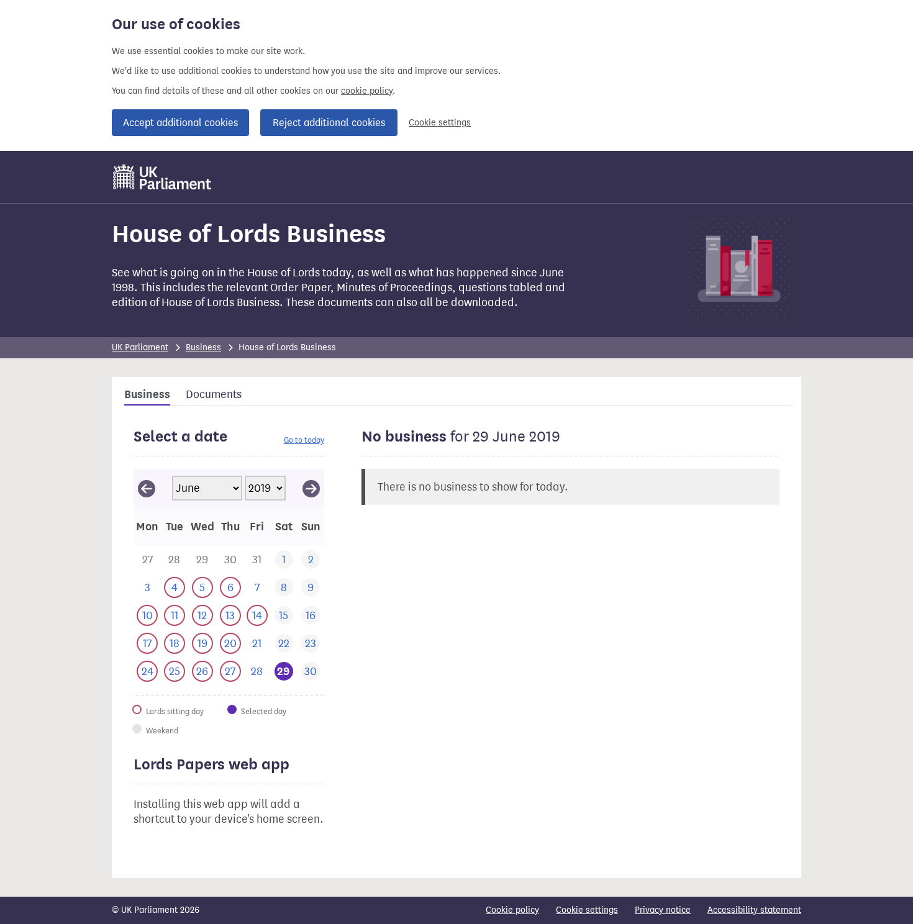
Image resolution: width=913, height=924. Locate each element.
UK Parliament (140, 347)
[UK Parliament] (162, 177)
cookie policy (367, 91)
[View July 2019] (311, 488)
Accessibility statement (754, 910)
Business (203, 347)
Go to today (304, 440)
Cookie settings (440, 122)
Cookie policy (512, 910)
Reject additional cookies (329, 123)
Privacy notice (663, 910)
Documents (214, 394)
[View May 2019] (146, 488)
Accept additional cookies (180, 123)
